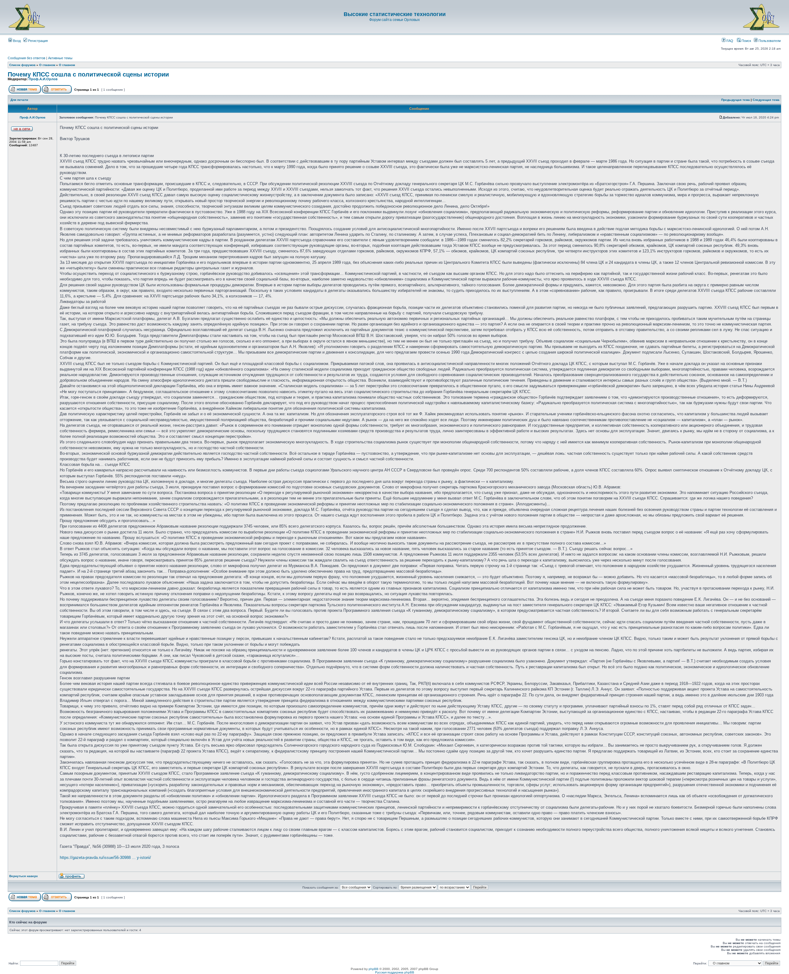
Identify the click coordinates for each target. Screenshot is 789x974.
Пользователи (769, 41)
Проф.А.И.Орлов (43, 79)
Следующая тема (766, 100)
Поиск (746, 41)
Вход (16, 41)
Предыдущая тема (735, 100)
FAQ (729, 41)
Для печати (19, 100)
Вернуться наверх (23, 876)
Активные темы (60, 58)
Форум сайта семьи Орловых (394, 20)
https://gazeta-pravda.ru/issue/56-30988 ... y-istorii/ (105, 857)
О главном (47, 65)
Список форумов (22, 65)
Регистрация (37, 41)
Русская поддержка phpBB (394, 972)
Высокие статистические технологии (395, 14)
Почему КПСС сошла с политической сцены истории (88, 74)
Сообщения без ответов (26, 58)
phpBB (373, 969)
